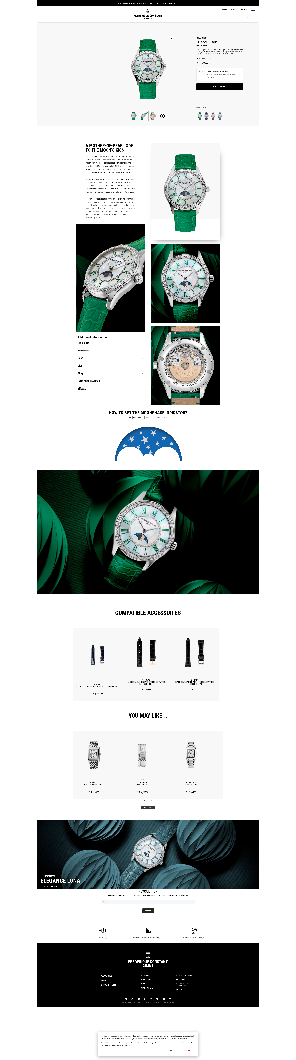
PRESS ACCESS (146, 980)
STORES (233, 10)
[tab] (110, 343)
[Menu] (42, 14)
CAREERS (179, 990)
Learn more (210, 77)
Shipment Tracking (109, 985)
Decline (187, 1051)
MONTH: (141, 417)
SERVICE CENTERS (147, 988)
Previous (70, 765)
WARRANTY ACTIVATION (184, 976)
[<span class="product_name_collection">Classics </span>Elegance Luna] (199, 116)
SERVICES (224, 10)
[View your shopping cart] (253, 18)
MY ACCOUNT (180, 980)
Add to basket (220, 86)
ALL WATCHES (106, 976)
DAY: (130, 417)
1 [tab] (148, 702)
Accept (169, 1051)
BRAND (103, 980)
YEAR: (158, 417)
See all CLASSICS (148, 807)
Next (226, 765)
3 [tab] (151, 800)
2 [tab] (148, 800)
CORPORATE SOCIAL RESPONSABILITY (183, 985)
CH (252, 10)
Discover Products (51, 886)
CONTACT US (243, 10)
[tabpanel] (97, 664)
